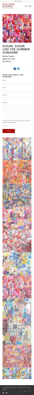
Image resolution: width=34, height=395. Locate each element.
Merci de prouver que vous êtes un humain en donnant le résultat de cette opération (17, 121)
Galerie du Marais (13, 387)
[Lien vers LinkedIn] (30, 391)
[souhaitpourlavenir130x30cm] (17, 264)
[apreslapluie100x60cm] (17, 148)
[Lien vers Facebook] (22, 391)
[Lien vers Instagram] (19, 391)
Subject (5, 95)
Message (5, 102)
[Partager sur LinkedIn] (18, 68)
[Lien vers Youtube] (25, 391)
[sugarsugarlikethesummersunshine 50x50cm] (17, 287)
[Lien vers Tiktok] (27, 391)
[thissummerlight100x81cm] (17, 356)
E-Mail (4, 87)
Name (4, 80)
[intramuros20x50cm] (17, 373)
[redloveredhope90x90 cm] (17, 241)
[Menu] (29, 6)
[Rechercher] (25, 6)
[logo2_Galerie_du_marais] (14, 6)
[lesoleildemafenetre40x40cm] (17, 217)
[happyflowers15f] (17, 171)
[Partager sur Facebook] (15, 68)
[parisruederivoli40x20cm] (17, 322)
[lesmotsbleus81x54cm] (17, 194)
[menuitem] (15, 1)
